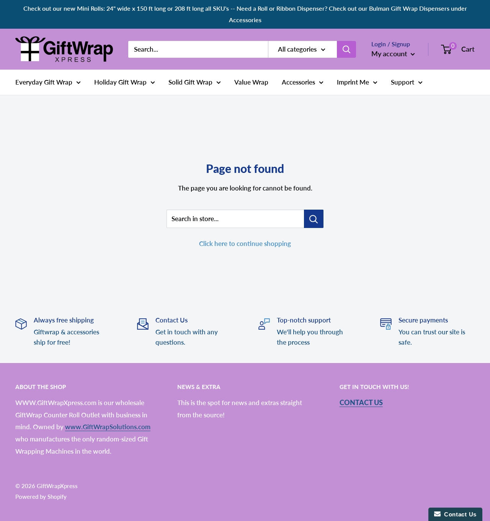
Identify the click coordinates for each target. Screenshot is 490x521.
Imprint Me (353, 82)
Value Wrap (251, 82)
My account (390, 53)
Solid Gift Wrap (190, 82)
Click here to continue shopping (245, 243)
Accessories (298, 82)
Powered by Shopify (41, 496)
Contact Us (361, 402)
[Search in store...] (313, 219)
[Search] (346, 49)
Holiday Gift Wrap (120, 82)
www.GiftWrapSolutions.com (107, 427)
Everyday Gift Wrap (43, 82)
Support (402, 82)
